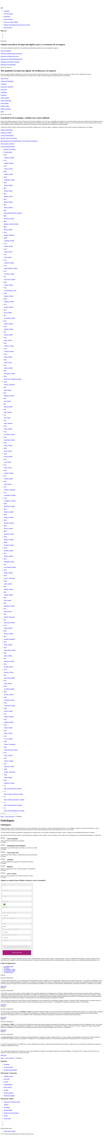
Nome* (4, 885)
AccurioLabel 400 (8, 966)
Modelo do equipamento (8, 918)
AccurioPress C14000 (9, 971)
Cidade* (4, 923)
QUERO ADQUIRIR (17, 952)
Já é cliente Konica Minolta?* (9, 935)
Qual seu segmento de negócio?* (11, 929)
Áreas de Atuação (9, 816)
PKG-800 (6, 968)
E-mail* (4, 896)
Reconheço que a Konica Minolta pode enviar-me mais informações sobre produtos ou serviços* (16, 946)
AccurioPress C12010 (9, 969)
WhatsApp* (5, 901)
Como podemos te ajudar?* (9, 912)
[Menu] (2, 8)
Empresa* (5, 907)
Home (2, 816)
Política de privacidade (10, 1131)
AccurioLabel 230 (8, 972)
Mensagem (5, 940)
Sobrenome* (5, 890)
